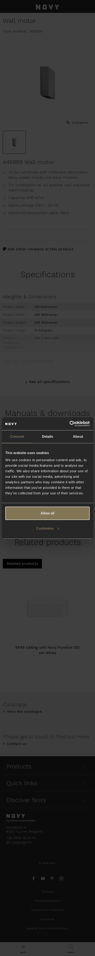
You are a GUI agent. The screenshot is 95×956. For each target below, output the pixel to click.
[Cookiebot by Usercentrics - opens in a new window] (69, 424)
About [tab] (78, 436)
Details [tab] (47, 436)
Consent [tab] (17, 436)
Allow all (47, 513)
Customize (44, 528)
